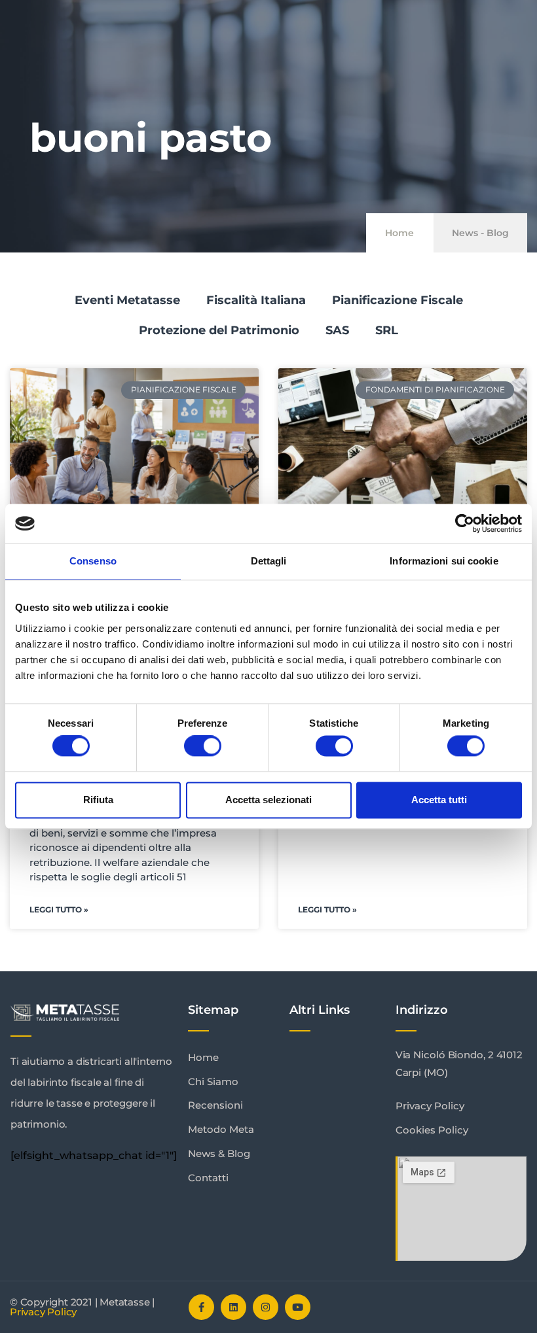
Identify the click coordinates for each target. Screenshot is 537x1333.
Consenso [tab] (93, 560)
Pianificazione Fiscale (397, 300)
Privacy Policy (43, 1312)
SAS (337, 330)
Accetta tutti (439, 799)
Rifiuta (98, 799)
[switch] (202, 746)
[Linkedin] (233, 1307)
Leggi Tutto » (58, 909)
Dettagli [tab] (269, 560)
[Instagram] (265, 1307)
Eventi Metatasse (127, 300)
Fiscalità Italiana (256, 300)
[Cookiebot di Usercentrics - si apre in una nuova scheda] (464, 523)
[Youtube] (297, 1307)
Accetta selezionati (268, 799)
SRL (386, 330)
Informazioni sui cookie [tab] (444, 560)
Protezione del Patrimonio (219, 330)
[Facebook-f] (201, 1307)
